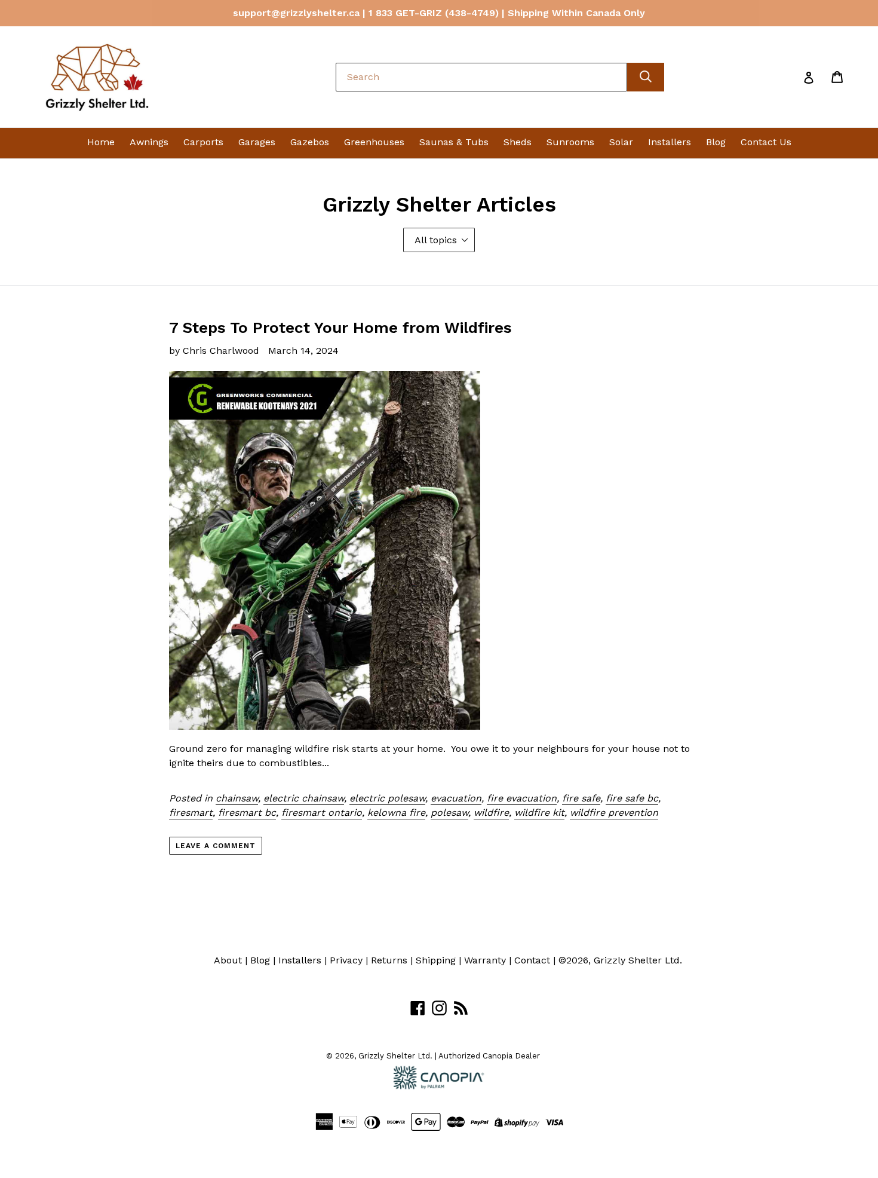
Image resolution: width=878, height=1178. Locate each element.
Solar (621, 142)
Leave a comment (215, 846)
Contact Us (766, 142)
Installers (669, 142)
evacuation (456, 798)
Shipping (436, 960)
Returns (389, 960)
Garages (256, 142)
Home (101, 142)
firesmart (191, 812)
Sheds (518, 142)
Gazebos (309, 142)
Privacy (346, 960)
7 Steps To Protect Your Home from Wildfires (340, 327)
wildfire (491, 812)
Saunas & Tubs (454, 142)
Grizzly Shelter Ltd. (638, 960)
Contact (532, 960)
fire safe (581, 798)
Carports (203, 142)
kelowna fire (396, 812)
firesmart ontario (321, 812)
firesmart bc (247, 812)
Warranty (485, 960)
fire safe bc (632, 798)
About (228, 960)
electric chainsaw (303, 798)
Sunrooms (570, 142)
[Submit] (645, 77)
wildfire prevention (614, 812)
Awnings (149, 142)
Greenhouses (374, 142)
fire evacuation (522, 798)
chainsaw (237, 798)
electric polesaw (387, 798)
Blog (716, 142)
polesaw (449, 812)
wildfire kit (539, 812)
